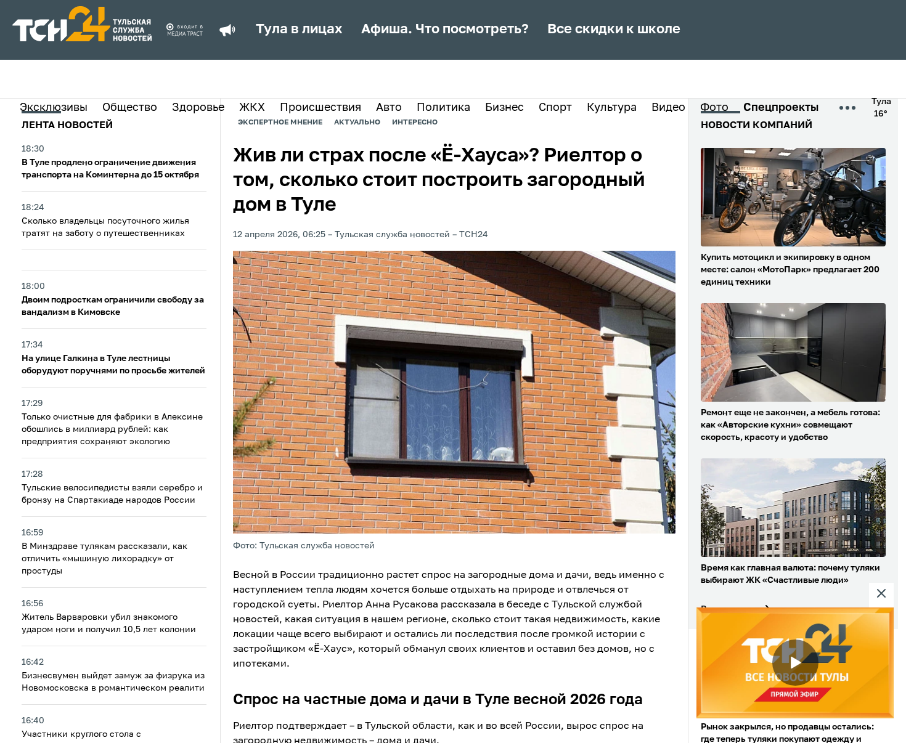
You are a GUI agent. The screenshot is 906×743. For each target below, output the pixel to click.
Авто (389, 107)
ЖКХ (252, 107)
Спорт (555, 107)
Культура (612, 107)
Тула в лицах (299, 29)
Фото (714, 107)
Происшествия (320, 107)
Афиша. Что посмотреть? (445, 29)
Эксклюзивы (54, 107)
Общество (129, 107)
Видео (668, 107)
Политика (443, 107)
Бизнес (504, 107)
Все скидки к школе (613, 29)
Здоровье (198, 107)
